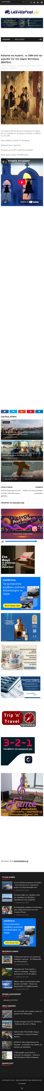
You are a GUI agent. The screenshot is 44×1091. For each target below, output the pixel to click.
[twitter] (34, 2)
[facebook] (31, 2)
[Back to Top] (22, 1088)
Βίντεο (34, 66)
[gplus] (38, 2)
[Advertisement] (22, 306)
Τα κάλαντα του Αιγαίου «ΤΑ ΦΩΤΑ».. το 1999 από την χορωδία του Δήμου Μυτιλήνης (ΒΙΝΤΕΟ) (22, 454)
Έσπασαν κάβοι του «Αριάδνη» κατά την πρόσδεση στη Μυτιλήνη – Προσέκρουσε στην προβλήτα (27, 897)
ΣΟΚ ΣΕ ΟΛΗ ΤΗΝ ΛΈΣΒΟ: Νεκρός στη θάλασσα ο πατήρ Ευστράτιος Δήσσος (26, 1034)
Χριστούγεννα (13, 68)
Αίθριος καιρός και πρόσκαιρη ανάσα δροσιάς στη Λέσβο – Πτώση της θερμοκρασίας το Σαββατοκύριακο (27, 984)
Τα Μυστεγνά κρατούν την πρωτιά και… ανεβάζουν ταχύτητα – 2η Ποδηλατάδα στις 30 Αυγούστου (28, 959)
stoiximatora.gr (21, 861)
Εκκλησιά (6, 422)
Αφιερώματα (27, 66)
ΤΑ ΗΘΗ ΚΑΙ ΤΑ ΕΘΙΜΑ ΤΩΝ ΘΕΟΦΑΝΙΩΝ (18, 476)
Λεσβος (39, 66)
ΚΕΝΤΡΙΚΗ (6, 39)
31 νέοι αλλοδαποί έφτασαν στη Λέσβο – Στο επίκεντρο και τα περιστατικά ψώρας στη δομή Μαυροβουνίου (27, 885)
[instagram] (41, 2)
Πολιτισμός (4, 68)
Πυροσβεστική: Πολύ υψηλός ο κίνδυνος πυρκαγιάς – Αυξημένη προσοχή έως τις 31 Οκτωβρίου (25, 971)
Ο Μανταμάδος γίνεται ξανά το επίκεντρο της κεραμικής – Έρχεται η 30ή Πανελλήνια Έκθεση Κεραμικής (27, 1055)
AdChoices (5, 1070)
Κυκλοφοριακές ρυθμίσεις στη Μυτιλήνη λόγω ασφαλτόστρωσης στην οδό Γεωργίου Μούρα (28, 909)
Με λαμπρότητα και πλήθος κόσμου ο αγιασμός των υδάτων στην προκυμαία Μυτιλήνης (21, 433)
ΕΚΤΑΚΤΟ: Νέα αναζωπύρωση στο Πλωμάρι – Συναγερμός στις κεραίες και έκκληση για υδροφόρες (28, 1044)
